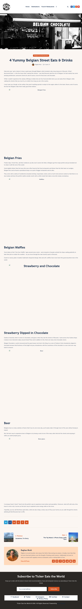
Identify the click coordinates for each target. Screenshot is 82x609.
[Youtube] (79, 7)
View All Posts (25, 561)
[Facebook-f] (72, 7)
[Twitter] (74, 7)
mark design (61, 603)
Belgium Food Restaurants (41, 55)
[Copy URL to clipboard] (18, 522)
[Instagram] (76, 7)
